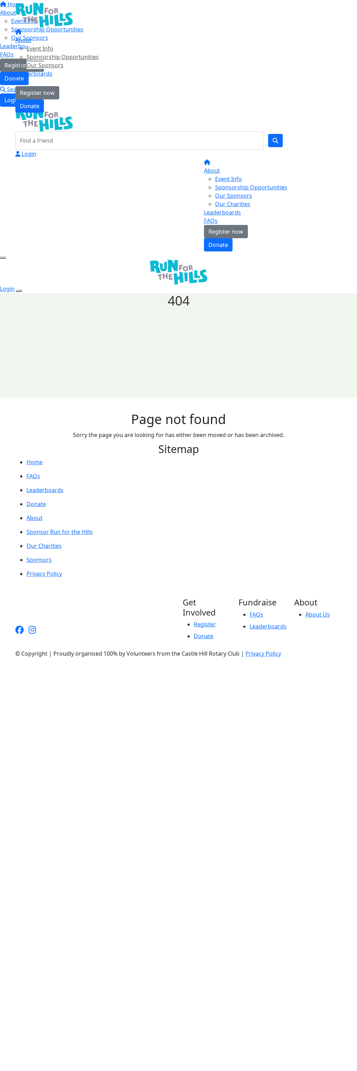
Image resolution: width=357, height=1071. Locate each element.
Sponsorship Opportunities (62, 57)
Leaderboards (33, 73)
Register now (37, 93)
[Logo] (44, 14)
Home (34, 462)
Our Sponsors (44, 65)
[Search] (275, 140)
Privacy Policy (44, 574)
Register (205, 624)
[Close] (19, 291)
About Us (317, 614)
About (23, 40)
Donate (29, 106)
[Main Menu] (3, 258)
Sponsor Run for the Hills (59, 532)
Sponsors (39, 560)
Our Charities (232, 204)
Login (28, 154)
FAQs (22, 82)
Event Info (39, 48)
